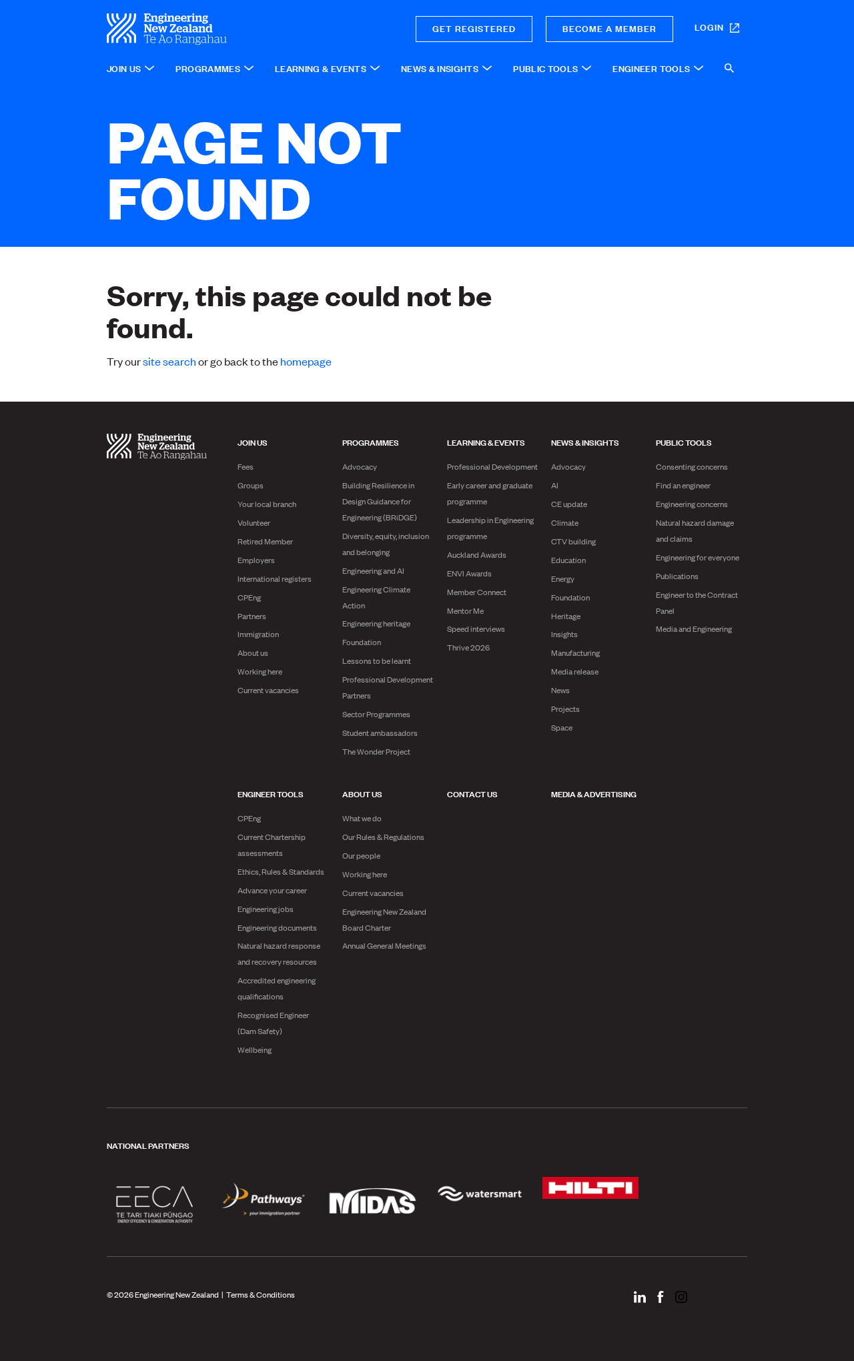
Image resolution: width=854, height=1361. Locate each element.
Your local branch (267, 504)
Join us (253, 441)
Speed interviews (476, 628)
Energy (562, 578)
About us (253, 652)
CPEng (249, 597)
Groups (251, 485)
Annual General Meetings (384, 945)
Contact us (472, 793)
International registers (275, 578)
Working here (260, 671)
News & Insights (585, 441)
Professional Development (492, 466)
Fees (246, 466)
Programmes (370, 441)
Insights (564, 634)
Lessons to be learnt (376, 660)
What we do (362, 818)
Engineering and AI (373, 570)
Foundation (361, 642)
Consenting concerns (692, 466)
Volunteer (254, 522)
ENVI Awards (469, 573)
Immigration (258, 634)
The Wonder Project (376, 751)
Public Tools (684, 441)
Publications (677, 576)
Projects (565, 709)
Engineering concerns (692, 504)
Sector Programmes (376, 714)
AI (554, 485)
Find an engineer (683, 485)
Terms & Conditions (260, 1294)
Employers (256, 560)
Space (561, 727)
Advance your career (272, 890)
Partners (252, 616)
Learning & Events (486, 441)
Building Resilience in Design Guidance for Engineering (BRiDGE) (379, 501)
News (560, 690)
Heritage (565, 616)
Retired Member (265, 541)
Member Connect (476, 592)
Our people (361, 855)
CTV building (573, 541)
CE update (569, 504)
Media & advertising (593, 793)
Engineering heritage (376, 623)
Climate (564, 522)
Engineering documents (277, 927)
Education (568, 560)
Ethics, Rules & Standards (281, 871)
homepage (306, 361)
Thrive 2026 (468, 647)
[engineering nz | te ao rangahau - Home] (214, 29)
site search (169, 361)
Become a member (609, 28)
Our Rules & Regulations (383, 837)
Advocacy (359, 466)
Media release (574, 671)
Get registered (474, 28)
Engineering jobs (266, 909)
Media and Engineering (694, 628)
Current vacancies (268, 690)
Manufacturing (575, 652)
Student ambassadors (380, 733)
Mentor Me (465, 610)
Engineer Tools (271, 793)
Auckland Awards (476, 554)
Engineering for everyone (697, 557)
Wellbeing (255, 1049)
